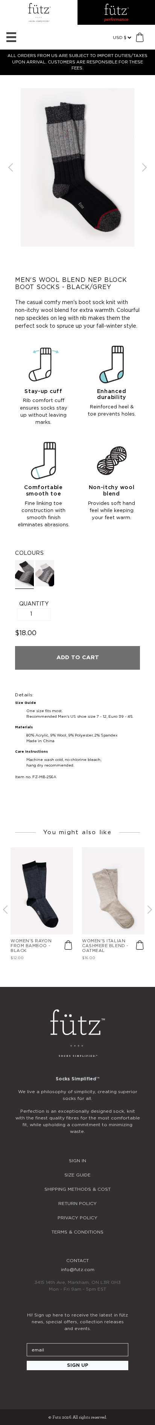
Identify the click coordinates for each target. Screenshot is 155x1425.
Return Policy (77, 1203)
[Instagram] (57, 1385)
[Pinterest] (97, 1385)
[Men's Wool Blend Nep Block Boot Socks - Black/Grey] (24, 574)
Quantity (34, 604)
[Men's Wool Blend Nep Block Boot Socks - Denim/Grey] (44, 573)
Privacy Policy (77, 1218)
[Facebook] (77, 1385)
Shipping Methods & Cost (77, 1189)
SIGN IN (77, 1160)
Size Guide (77, 1175)
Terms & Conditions (77, 1232)
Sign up (77, 1365)
